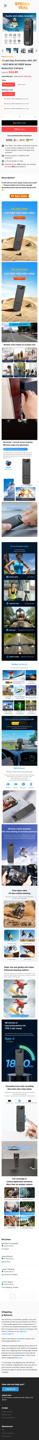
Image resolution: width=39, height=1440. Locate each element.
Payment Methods (8, 1418)
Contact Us (10, 1389)
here (18, 1341)
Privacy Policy (6, 1436)
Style (4, 80)
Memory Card (7, 90)
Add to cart (21, 123)
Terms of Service (8, 1433)
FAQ (3, 1430)
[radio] (8, 85)
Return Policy (6, 1415)
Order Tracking (7, 1412)
